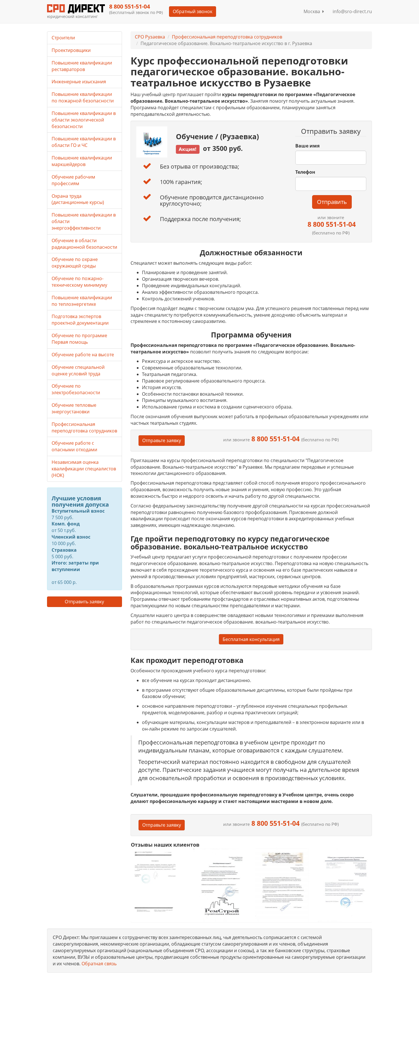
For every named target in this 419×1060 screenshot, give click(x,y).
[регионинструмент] (158, 881)
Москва (313, 11)
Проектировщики (71, 50)
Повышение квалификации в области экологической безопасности (84, 120)
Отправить (332, 202)
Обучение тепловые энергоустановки (74, 408)
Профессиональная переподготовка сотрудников (227, 37)
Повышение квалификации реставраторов (82, 66)
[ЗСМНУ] (282, 885)
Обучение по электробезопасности (76, 389)
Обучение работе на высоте (83, 354)
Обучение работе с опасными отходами (74, 446)
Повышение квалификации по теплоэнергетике (82, 300)
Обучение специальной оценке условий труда (78, 370)
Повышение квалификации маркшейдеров (82, 161)
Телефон (305, 172)
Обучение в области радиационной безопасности (84, 243)
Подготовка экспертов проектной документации (80, 319)
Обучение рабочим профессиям (73, 180)
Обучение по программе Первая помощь (79, 338)
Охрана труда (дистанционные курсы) (78, 199)
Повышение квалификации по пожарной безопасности (83, 97)
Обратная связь (99, 963)
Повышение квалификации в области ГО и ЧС (84, 141)
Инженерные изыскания (79, 81)
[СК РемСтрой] (220, 885)
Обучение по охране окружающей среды (75, 262)
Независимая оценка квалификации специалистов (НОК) (84, 468)
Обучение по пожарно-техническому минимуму (79, 281)
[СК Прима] (345, 885)
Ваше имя (307, 146)
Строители (63, 38)
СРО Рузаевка (150, 37)
